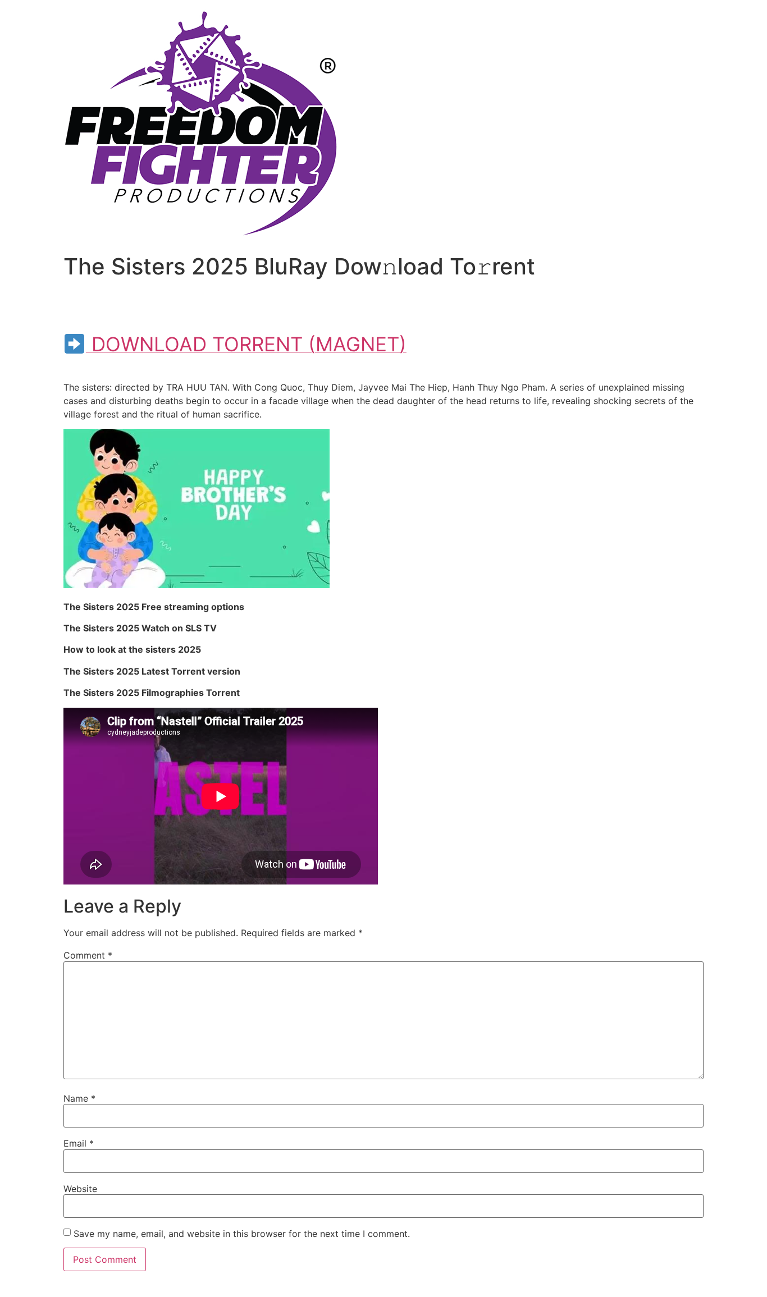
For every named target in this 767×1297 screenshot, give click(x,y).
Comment (87, 955)
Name (79, 1098)
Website (80, 1188)
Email (78, 1143)
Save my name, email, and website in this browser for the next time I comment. (242, 1233)
